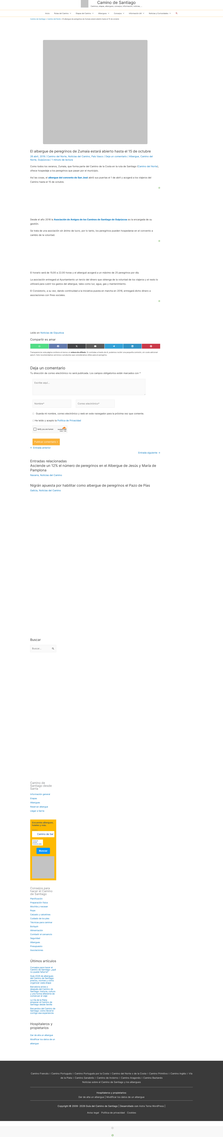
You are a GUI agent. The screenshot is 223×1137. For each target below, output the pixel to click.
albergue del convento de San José (68, 177)
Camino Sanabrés (84, 1077)
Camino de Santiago (116, 2)
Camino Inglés (178, 1073)
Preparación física (39, 902)
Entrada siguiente (149, 452)
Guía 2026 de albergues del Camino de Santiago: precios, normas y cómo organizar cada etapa (42, 979)
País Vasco (97, 156)
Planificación (36, 898)
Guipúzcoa (44, 159)
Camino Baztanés (152, 1077)
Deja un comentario (116, 156)
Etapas (33, 798)
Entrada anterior (40, 447)
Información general (40, 794)
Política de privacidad (113, 1112)
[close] (112, 1128)
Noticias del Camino (79, 156)
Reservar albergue (39, 807)
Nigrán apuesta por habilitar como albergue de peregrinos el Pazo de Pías (90, 485)
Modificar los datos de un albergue (125, 1097)
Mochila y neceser (39, 906)
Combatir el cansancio (41, 934)
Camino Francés (40, 1073)
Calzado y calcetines (40, 914)
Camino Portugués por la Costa (92, 1073)
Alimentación (36, 930)
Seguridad (35, 938)
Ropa (32, 910)
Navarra (34, 475)
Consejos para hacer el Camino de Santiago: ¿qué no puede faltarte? (43, 969)
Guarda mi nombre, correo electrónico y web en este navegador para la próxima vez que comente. (90, 413)
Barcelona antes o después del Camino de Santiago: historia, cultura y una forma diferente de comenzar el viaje (42, 991)
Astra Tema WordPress (151, 1106)
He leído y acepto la (58, 420)
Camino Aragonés (131, 1077)
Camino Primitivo (158, 1073)
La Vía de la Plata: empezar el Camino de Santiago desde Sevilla (41, 1002)
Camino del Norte (54, 19)
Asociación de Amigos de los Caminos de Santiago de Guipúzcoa (90, 219)
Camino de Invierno (107, 1077)
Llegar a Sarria (37, 811)
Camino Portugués (61, 1073)
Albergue (134, 156)
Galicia (34, 490)
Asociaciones (36, 950)
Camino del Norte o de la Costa (129, 1073)
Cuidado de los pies (39, 918)
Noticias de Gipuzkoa (52, 332)
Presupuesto (36, 946)
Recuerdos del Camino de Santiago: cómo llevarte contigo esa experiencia (42, 1010)
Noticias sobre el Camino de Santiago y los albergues (111, 1082)
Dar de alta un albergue (41, 1035)
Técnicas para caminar (41, 922)
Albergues (35, 802)
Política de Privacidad (69, 420)
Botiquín (34, 926)
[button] (176, 13)
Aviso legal (93, 1112)
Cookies (131, 1112)
